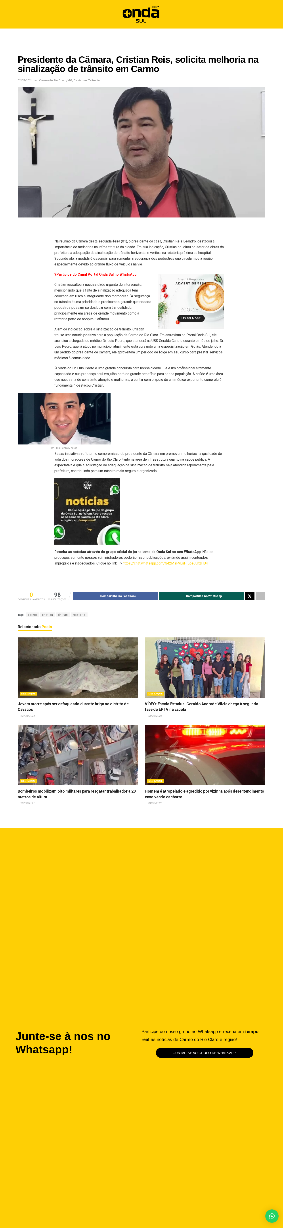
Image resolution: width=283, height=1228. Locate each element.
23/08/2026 (27, 715)
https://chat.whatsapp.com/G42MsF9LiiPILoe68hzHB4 (165, 563)
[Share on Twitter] (249, 596)
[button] (260, 14)
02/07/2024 (25, 80)
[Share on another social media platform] (260, 596)
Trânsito (94, 80)
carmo (32, 614)
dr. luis (63, 614)
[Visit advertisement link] (191, 301)
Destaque (80, 80)
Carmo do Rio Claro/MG (55, 80)
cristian (47, 614)
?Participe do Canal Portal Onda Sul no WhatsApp (95, 274)
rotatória (79, 614)
